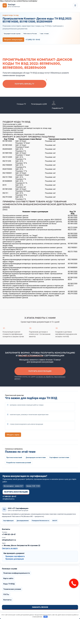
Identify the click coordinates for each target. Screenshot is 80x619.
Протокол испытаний (14, 457)
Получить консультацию (13, 39)
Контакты (7, 600)
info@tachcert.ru (8, 499)
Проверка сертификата (15, 556)
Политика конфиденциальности (16, 573)
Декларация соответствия (36, 457)
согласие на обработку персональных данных (39, 378)
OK (46, 616)
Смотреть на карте (10, 548)
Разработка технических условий (18, 462)
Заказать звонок (40, 607)
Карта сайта (8, 578)
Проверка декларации (14, 559)
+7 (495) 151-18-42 (33, 40)
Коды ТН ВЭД (9, 584)
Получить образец (24, 84)
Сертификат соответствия (59, 457)
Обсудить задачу (13, 434)
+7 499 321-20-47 (9, 496)
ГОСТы (6, 594)
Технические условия (12, 589)
